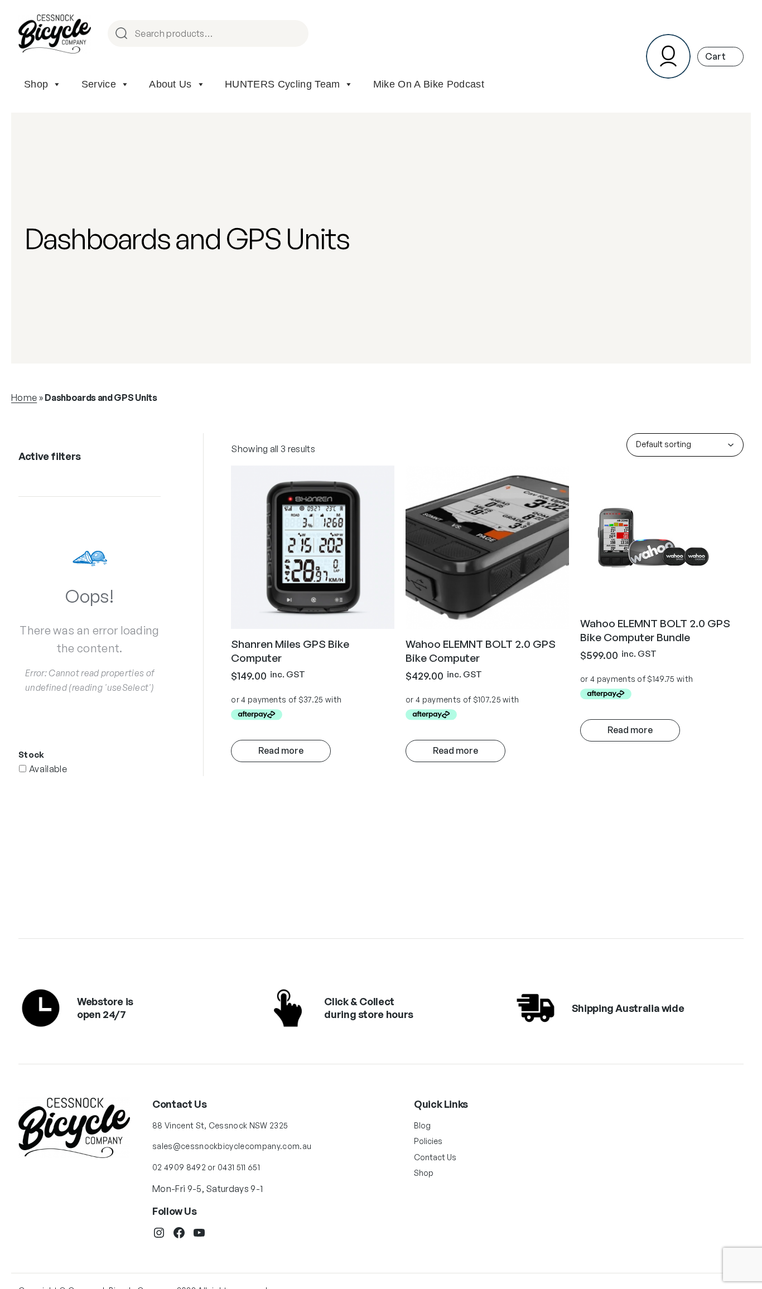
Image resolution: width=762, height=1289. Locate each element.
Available (48, 768)
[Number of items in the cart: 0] (720, 56)
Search (295, 34)
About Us (170, 84)
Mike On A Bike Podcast (428, 84)
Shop (36, 84)
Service (98, 84)
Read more (280, 750)
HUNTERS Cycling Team (282, 84)
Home (24, 397)
